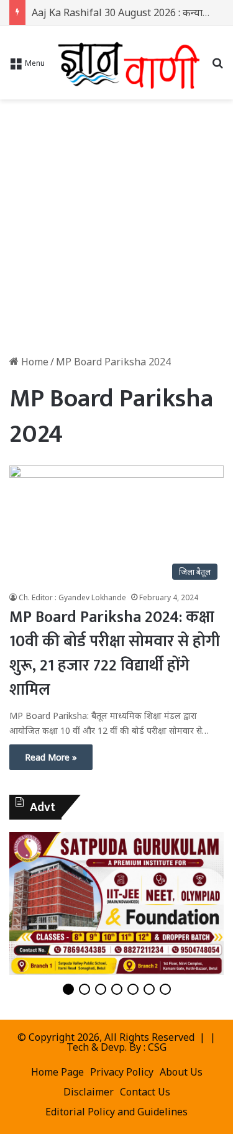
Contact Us (145, 1092)
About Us (181, 1072)
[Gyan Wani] (128, 62)
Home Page (57, 1072)
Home (33, 361)
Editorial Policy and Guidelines (116, 1111)
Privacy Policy (121, 1072)
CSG (157, 1047)
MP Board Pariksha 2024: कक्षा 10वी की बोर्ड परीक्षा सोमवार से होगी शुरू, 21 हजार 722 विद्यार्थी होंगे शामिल (114, 653)
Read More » (51, 757)
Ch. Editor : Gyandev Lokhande (72, 597)
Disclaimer (88, 1092)
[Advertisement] (116, 222)
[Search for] (217, 67)
